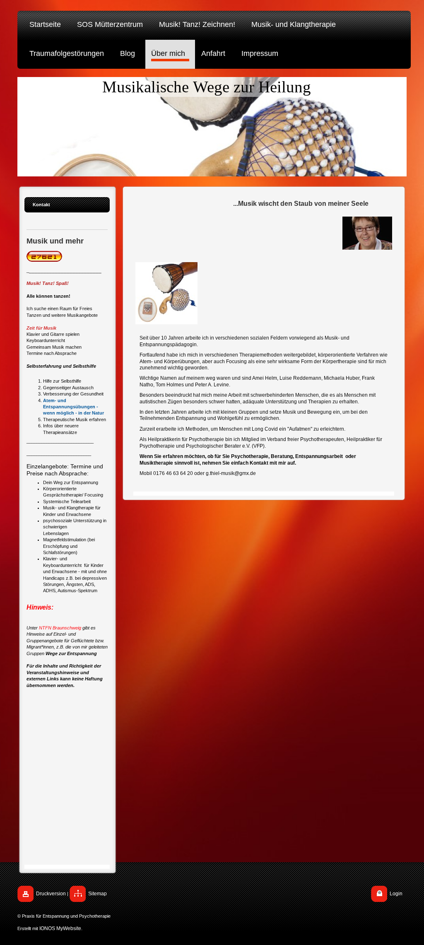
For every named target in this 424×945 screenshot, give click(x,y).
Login (396, 894)
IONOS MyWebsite (60, 928)
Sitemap (97, 894)
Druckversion (51, 894)
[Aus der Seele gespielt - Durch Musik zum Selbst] (166, 293)
